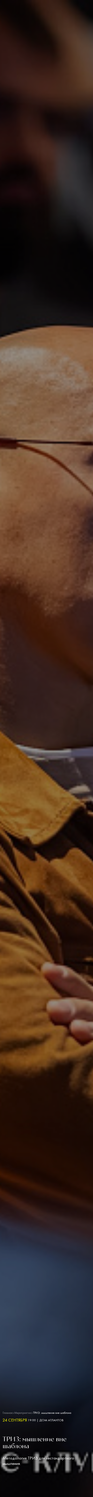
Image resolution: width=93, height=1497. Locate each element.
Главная (7, 1413)
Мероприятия (22, 1413)
